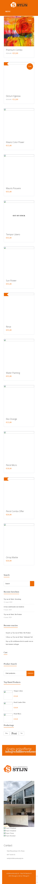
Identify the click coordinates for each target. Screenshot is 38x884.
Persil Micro (11, 465)
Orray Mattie (12, 557)
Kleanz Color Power (15, 142)
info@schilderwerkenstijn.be (15, 858)
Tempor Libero (13, 234)
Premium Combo (14, 49)
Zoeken (30, 673)
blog (6, 733)
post (14, 733)
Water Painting (13, 372)
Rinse (8, 326)
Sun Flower (11, 280)
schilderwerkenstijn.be (12, 873)
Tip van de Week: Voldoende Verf (23, 637)
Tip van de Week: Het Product (13, 614)
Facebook (5, 777)
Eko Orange (11, 419)
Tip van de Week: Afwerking (12, 599)
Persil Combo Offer (15, 511)
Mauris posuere (13, 188)
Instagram (9, 777)
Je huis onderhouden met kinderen (14, 607)
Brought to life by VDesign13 (20, 876)
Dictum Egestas (13, 96)
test (21, 733)
